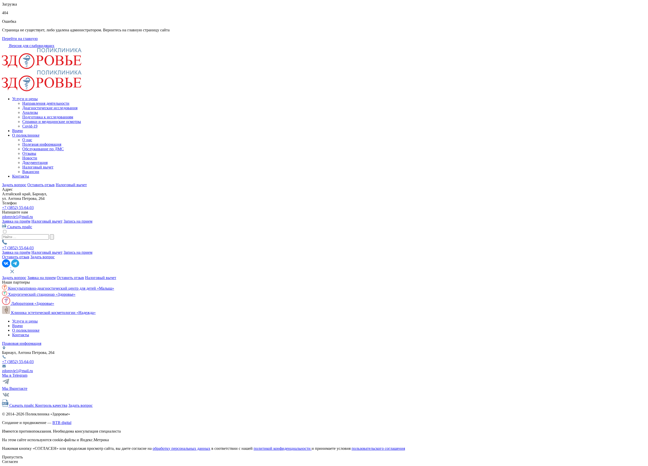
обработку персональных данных (181, 448)
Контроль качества (51, 405)
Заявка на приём (16, 221)
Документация (35, 162)
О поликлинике (25, 135)
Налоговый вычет (37, 167)
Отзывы (29, 153)
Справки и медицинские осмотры (51, 121)
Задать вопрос (14, 185)
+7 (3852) (18, 207)
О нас (27, 140)
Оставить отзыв (41, 185)
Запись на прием (78, 221)
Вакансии (30, 172)
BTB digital (61, 422)
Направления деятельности (45, 103)
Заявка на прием (41, 278)
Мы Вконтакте (14, 388)
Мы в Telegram (14, 375)
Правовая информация (21, 343)
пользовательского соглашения (378, 448)
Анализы (30, 112)
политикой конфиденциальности (283, 448)
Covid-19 (29, 126)
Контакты (20, 176)
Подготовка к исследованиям (47, 117)
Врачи (17, 131)
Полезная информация (41, 144)
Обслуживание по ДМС (43, 149)
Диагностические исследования (49, 108)
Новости (29, 158)
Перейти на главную (20, 38)
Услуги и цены (25, 99)
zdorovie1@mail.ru (17, 217)
